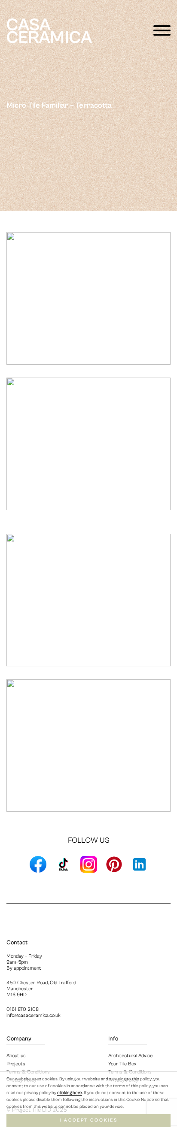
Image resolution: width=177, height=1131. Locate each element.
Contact (16, 942)
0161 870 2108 (22, 1009)
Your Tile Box (122, 1064)
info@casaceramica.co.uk (33, 1015)
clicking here (69, 1092)
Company (18, 1038)
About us (16, 1055)
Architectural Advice (130, 1055)
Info (113, 1038)
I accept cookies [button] (89, 1120)
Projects (15, 1064)
